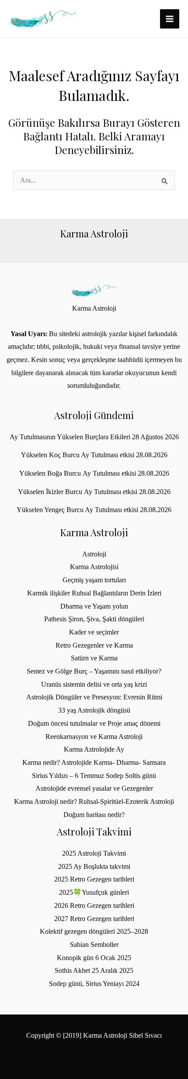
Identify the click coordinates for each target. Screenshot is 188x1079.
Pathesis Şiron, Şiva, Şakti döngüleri (94, 619)
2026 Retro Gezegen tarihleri (94, 905)
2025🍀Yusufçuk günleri (94, 892)
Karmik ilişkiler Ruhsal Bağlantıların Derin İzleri (94, 593)
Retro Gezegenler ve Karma (94, 645)
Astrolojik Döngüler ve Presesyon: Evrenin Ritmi (94, 697)
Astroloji (94, 554)
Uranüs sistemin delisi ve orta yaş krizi (94, 684)
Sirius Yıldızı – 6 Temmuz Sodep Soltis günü (94, 775)
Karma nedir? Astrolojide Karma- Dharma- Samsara (94, 762)
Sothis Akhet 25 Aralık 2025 (94, 970)
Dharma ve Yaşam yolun (94, 606)
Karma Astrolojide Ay (94, 749)
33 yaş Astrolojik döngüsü (94, 710)
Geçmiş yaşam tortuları (94, 580)
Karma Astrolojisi (94, 566)
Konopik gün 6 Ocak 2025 (94, 957)
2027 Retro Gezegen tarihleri (94, 918)
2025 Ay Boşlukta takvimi (94, 866)
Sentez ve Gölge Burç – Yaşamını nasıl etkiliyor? (94, 671)
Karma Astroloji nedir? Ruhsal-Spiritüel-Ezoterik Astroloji (94, 801)
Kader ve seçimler (94, 632)
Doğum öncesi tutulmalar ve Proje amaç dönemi (94, 723)
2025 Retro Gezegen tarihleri (94, 879)
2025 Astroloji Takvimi (94, 853)
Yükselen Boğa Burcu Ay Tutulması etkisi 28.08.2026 (94, 473)
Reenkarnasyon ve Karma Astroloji (94, 736)
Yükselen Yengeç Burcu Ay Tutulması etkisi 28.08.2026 (94, 509)
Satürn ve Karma (94, 658)
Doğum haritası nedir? (94, 814)
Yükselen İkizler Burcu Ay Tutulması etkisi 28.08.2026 (94, 491)
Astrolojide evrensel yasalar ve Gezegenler (94, 788)
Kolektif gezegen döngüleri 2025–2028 (94, 931)
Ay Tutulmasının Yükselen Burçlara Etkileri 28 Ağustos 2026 (94, 437)
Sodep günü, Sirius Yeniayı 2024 (94, 983)
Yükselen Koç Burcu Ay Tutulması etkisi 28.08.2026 (94, 455)
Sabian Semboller (94, 944)
